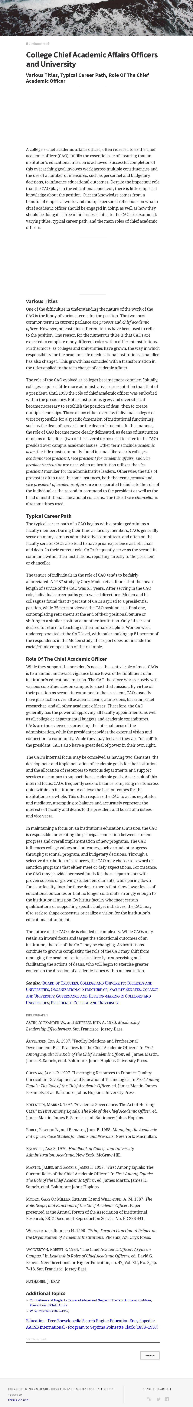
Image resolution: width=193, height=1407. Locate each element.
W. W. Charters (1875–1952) (49, 1311)
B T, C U (83, 983)
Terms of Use (18, 1400)
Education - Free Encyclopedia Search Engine (67, 1320)
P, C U (85, 1002)
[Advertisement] (93, 115)
